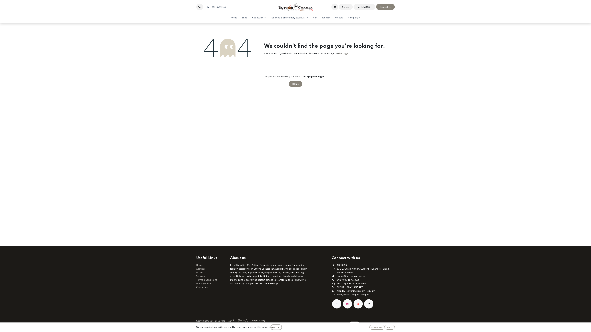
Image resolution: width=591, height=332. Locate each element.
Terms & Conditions (206, 279)
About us (200, 268)
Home (295, 83)
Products (201, 272)
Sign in (345, 6)
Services (200, 276)
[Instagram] (347, 303)
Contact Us (385, 6)
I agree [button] (389, 327)
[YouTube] (358, 303)
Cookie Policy (276, 327)
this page (343, 53)
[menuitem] (233, 17)
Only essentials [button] (377, 327)
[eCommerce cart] (334, 7)
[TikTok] (368, 303)
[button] (199, 7)
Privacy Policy (203, 283)
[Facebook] (336, 303)
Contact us (202, 287)
